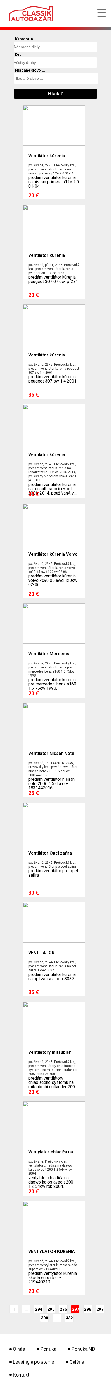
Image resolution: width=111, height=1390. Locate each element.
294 (38, 1309)
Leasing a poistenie (33, 1362)
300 (44, 1317)
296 (63, 1309)
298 (87, 1309)
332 (69, 1317)
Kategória (24, 39)
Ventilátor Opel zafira (50, 853)
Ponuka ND (83, 1349)
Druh (19, 54)
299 (100, 1309)
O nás (19, 1349)
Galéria (77, 1362)
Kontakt (21, 1375)
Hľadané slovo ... (30, 70)
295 (51, 1309)
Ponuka (48, 1349)
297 (75, 1309)
